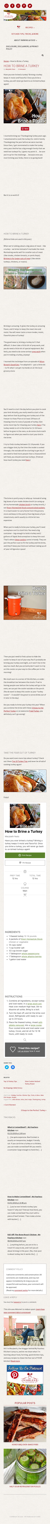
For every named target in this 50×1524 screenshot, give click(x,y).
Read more (15, 1361)
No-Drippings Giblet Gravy (13, 1088)
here (39, 425)
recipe (30, 1099)
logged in (17, 1302)
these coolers (20, 539)
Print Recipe (26, 855)
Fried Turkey (34, 711)
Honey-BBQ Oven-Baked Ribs (25, 1444)
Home (6, 61)
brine (22, 1099)
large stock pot (34, 1003)
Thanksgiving (36, 1099)
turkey (44, 1099)
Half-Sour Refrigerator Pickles (25, 1486)
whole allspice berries (32, 956)
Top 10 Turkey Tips (20, 761)
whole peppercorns (30, 953)
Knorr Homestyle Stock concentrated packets (26, 507)
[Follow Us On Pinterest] (25, 1397)
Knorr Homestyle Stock (31, 939)
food (26, 1099)
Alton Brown (16, 1099)
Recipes (14, 1097)
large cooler (36, 1025)
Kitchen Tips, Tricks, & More (31, 1095)
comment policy (21, 1290)
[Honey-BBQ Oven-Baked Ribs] (25, 1424)
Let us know (23, 1051)
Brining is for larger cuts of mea (17, 258)
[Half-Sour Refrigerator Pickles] (25, 1466)
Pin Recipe (26, 863)
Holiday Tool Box (16, 1095)
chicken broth (24, 504)
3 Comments (22, 69)
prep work (36, 351)
